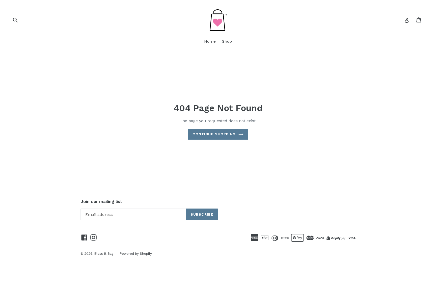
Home (210, 41)
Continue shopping (214, 134)
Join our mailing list (101, 201)
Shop (227, 41)
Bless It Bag (103, 253)
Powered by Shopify (136, 253)
